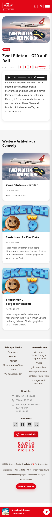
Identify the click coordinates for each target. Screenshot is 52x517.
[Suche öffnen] (41, 6)
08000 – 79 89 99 (24, 400)
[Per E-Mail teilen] (30, 67)
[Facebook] (22, 424)
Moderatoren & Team (13, 365)
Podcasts (13, 356)
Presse (39, 362)
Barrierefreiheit (28, 434)
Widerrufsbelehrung (41, 470)
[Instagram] (15, 424)
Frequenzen (13, 352)
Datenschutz (20, 470)
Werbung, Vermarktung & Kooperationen (38, 355)
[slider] (41, 77)
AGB (29, 470)
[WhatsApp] (36, 424)
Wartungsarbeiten (13, 374)
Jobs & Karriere (38, 367)
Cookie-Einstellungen (36, 474)
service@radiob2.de (25, 395)
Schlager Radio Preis (39, 376)
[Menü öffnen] (47, 6)
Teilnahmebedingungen (16, 474)
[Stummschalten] (35, 77)
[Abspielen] (46, 512)
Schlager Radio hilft (38, 371)
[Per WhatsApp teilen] (25, 67)
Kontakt (13, 360)
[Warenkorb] (35, 6)
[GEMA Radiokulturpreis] (26, 446)
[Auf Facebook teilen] (20, 67)
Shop (13, 369)
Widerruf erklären (26, 486)
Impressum (7, 470)
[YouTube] (29, 424)
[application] (26, 77)
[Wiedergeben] (9, 77)
